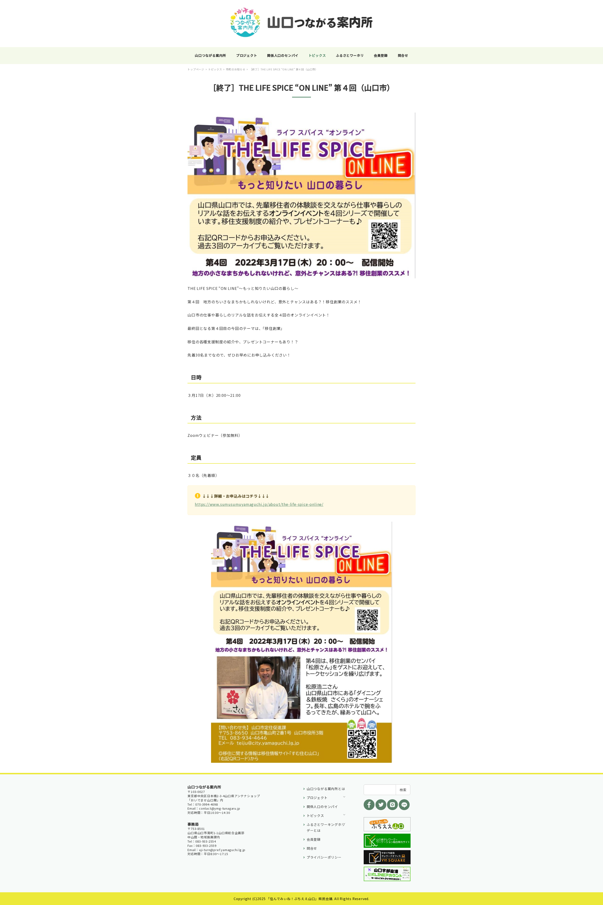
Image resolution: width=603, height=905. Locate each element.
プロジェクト (317, 797)
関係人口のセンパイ (322, 806)
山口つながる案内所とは (326, 788)
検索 (403, 789)
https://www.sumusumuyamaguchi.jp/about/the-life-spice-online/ (259, 504)
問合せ (312, 848)
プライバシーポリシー (324, 857)
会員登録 (314, 839)
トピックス (315, 815)
